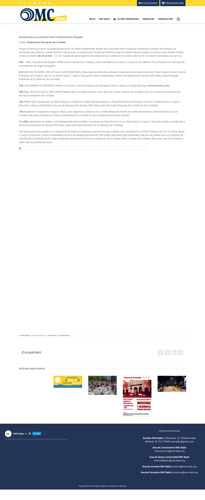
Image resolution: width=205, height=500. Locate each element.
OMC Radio (25, 335)
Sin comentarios (64, 335)
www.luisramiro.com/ (159, 85)
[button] (178, 18)
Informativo (52, 335)
